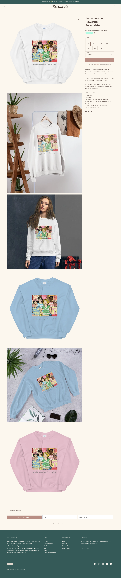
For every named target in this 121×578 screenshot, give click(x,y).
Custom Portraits (48, 543)
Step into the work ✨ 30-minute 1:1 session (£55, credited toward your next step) (60, 1)
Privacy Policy (66, 548)
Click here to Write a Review (24, 517)
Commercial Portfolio (50, 552)
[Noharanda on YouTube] (107, 564)
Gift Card (46, 546)
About (45, 550)
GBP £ (9, 564)
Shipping (97, 64)
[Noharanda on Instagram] (103, 564)
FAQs (63, 541)
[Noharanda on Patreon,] (111, 564)
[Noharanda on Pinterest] (99, 564)
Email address (85, 546)
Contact (64, 543)
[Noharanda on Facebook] (95, 564)
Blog (45, 548)
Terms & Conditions (67, 546)
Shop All (46, 541)
